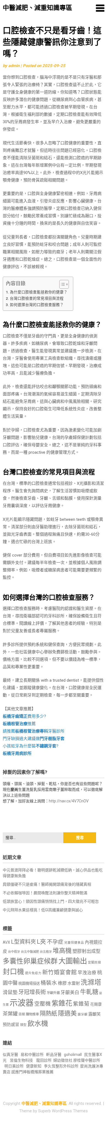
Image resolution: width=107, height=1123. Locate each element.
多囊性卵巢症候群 (30, 961)
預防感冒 (11, 1024)
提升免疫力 (33, 973)
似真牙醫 (10, 1054)
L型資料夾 (23, 941)
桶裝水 (49, 983)
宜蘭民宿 (94, 962)
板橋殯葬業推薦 (40, 1072)
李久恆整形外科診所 (61, 1066)
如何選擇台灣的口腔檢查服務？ (37, 304)
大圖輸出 (72, 961)
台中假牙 (14, 952)
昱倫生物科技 (21, 1060)
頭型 (23, 1025)
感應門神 (19, 1072)
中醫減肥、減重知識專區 (37, 8)
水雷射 (73, 983)
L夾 (41, 941)
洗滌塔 (91, 982)
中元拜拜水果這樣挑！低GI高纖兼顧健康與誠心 (43, 910)
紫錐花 (62, 1003)
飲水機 (37, 1023)
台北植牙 (46, 952)
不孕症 (55, 942)
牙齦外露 (53, 993)
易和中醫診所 (32, 1054)
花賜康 (96, 1004)
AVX (6, 942)
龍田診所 (44, 1060)
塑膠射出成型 (86, 951)
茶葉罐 (10, 1014)
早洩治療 (87, 972)
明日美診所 (14, 1066)
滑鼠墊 (10, 992)
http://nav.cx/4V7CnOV (69, 801)
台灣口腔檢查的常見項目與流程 (37, 298)
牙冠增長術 (32, 992)
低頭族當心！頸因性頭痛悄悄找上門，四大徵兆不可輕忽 (51, 901)
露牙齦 (83, 1014)
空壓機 (42, 1004)
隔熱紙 (48, 1013)
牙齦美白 (70, 992)
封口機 (13, 972)
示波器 (21, 1003)
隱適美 (67, 1013)
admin (13, 65)
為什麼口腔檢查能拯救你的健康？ (38, 292)
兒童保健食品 (74, 943)
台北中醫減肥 (30, 952)
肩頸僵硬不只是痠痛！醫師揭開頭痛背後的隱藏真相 (47, 884)
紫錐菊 (81, 1004)
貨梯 (21, 1014)
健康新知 (33, 1066)
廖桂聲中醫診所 (86, 1060)
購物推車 (32, 1014)
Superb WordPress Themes (63, 1110)
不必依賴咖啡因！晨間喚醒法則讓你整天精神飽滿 (45, 893)
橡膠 (62, 983)
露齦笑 (94, 1014)
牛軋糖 (89, 991)
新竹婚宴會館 (59, 972)
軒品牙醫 (53, 1054)
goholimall (73, 1054)
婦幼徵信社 (63, 1060)
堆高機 (62, 950)
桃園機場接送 (29, 983)
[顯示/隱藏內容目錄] (61, 284)
